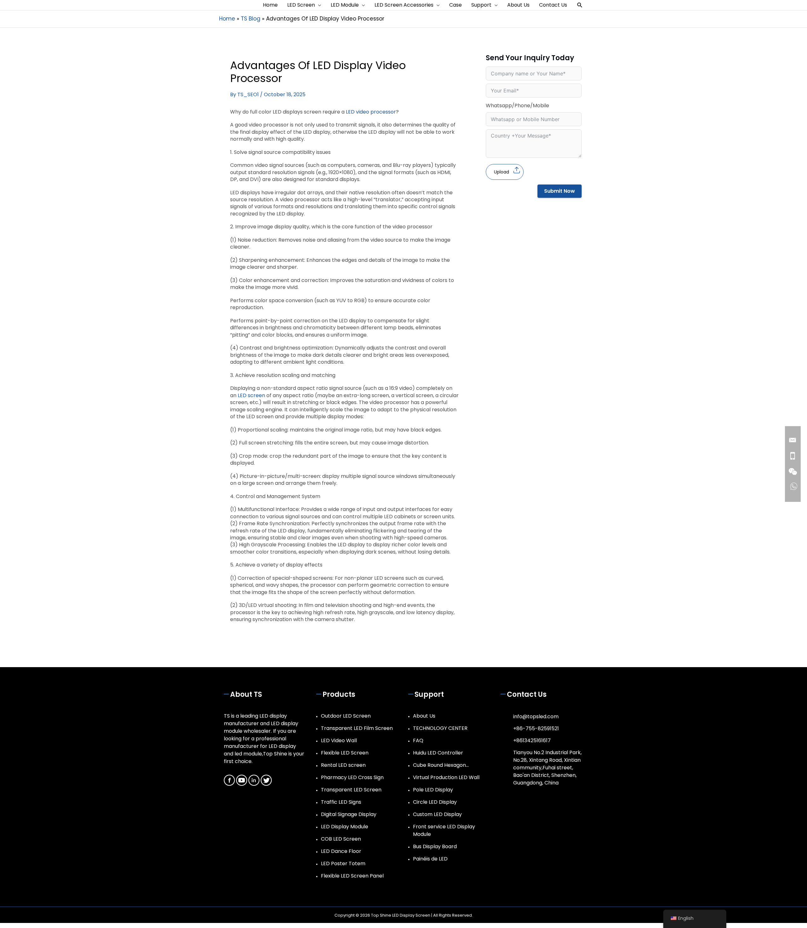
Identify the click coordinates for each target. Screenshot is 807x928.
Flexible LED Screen (345, 752)
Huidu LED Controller (438, 752)
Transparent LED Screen (351, 789)
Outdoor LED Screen (346, 715)
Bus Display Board (435, 846)
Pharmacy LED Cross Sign (352, 777)
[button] (580, 5)
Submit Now (559, 191)
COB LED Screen (341, 839)
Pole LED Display (433, 789)
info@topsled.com (536, 716)
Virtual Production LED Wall (446, 777)
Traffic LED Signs (341, 802)
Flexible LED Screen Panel (352, 875)
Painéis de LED (430, 858)
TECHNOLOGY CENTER (440, 728)
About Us (424, 715)
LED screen (251, 395)
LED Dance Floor (341, 851)
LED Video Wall (339, 740)
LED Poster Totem (343, 863)
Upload (501, 172)
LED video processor (371, 111)
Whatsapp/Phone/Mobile (517, 105)
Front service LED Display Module (444, 830)
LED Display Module (344, 826)
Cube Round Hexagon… (441, 765)
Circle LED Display (435, 802)
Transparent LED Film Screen (357, 728)
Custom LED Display (437, 814)
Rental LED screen (343, 765)
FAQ (418, 740)
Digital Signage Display (348, 814)
